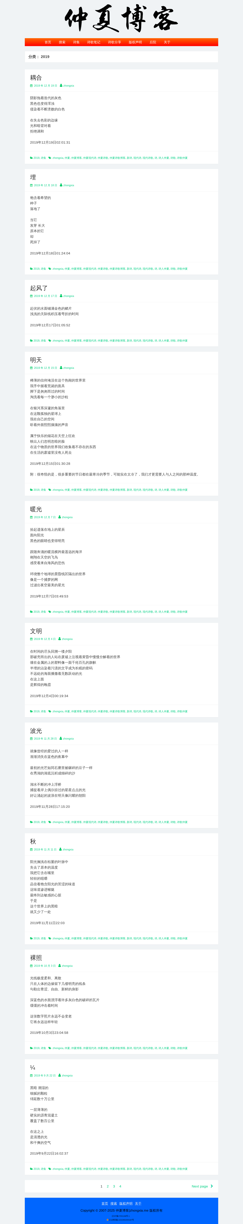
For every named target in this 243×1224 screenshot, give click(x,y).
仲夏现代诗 (89, 157)
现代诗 (137, 157)
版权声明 (135, 42)
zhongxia (68, 85)
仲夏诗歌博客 (117, 157)
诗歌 (173, 157)
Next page (200, 1186)
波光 (36, 730)
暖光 (36, 509)
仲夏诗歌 (103, 157)
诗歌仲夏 (182, 157)
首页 (48, 42)
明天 (36, 360)
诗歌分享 (114, 42)
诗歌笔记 (93, 42)
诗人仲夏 (164, 157)
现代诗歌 (148, 157)
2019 (37, 157)
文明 (36, 631)
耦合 (36, 77)
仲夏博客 (76, 157)
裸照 (36, 957)
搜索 (62, 42)
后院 (153, 42)
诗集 (76, 42)
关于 (167, 42)
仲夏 (67, 157)
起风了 (39, 288)
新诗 (129, 157)
